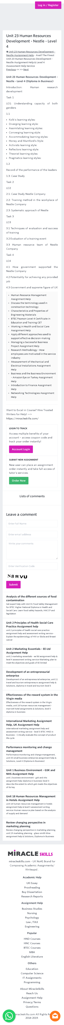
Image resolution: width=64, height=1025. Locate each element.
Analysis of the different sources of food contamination (31, 598)
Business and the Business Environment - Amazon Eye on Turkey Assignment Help (33, 377)
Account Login (21, 449)
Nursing (32, 913)
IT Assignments (32, 977)
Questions (32, 1006)
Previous (11, 69)
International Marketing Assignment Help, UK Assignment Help (29, 723)
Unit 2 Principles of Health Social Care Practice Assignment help (29, 624)
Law (28, 922)
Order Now (19, 480)
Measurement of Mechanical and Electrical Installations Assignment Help (31, 365)
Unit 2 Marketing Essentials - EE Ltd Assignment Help (28, 650)
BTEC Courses (32, 947)
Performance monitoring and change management (29, 749)
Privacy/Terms (32, 1002)
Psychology (32, 917)
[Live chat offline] (55, 1016)
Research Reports (32, 896)
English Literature (32, 956)
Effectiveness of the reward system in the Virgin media (32, 696)
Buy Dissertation (32, 892)
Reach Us (32, 993)
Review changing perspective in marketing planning (26, 824)
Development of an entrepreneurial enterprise (28, 673)
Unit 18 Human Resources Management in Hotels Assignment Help (30, 798)
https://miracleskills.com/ (22, 418)
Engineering (32, 926)
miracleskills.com (19, 861)
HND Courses (32, 938)
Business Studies (32, 908)
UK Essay (32, 883)
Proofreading (32, 887)
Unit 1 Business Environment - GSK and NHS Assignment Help (30, 772)
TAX (35, 922)
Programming (32, 982)
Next (26, 69)
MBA (32, 952)
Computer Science (32, 973)
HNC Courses (32, 943)
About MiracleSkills (32, 988)
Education (32, 968)
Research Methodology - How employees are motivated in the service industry (33, 354)
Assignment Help (32, 997)
